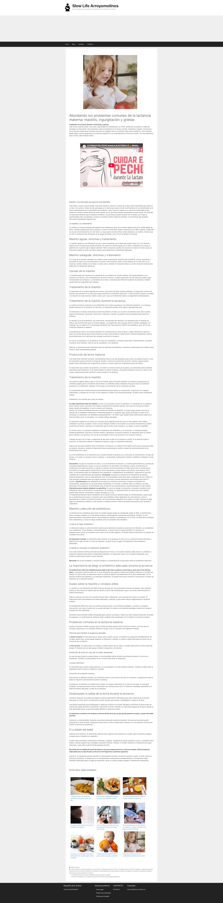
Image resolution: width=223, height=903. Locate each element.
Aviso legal (99, 889)
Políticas (90, 44)
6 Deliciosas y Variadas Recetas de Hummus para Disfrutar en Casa (107, 797)
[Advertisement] (111, 28)
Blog (73, 44)
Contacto (81, 44)
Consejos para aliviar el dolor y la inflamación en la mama (117, 869)
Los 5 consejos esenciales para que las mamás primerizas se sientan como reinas (108, 827)
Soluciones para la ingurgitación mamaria (81, 873)
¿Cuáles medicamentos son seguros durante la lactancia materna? (134, 797)
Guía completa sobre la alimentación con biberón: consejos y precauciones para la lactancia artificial (134, 827)
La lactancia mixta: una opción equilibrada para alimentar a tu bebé (134, 855)
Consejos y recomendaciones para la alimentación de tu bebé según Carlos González (82, 856)
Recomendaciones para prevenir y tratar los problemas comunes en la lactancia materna (125, 871)
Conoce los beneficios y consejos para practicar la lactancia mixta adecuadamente (95, 876)
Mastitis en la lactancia (92, 871)
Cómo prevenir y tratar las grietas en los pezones (85, 869)
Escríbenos (116, 889)
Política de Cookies (102, 896)
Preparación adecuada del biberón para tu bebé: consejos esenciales (107, 855)
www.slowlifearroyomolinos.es (136, 889)
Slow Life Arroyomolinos (95, 5)
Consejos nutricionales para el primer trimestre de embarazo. (82, 826)
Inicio (67, 44)
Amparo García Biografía (71, 889)
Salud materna (75, 867)
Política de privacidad (103, 893)
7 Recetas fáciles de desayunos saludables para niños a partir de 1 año (81, 798)
